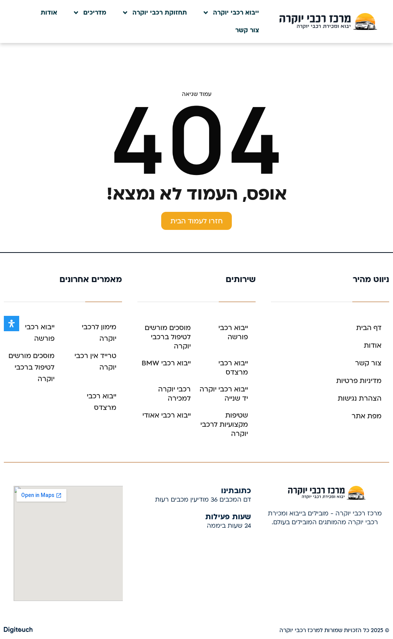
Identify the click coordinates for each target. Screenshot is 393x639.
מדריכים (94, 12)
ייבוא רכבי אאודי (166, 415)
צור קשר (247, 30)
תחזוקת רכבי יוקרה (159, 12)
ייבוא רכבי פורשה (233, 333)
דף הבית (368, 328)
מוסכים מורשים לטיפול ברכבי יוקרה (168, 337)
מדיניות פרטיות (358, 380)
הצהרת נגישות (359, 398)
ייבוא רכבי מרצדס (233, 368)
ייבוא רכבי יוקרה (236, 12)
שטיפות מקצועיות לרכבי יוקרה (224, 424)
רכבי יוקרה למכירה (174, 394)
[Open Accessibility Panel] (11, 323)
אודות (49, 12)
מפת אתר (366, 416)
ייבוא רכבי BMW (166, 363)
